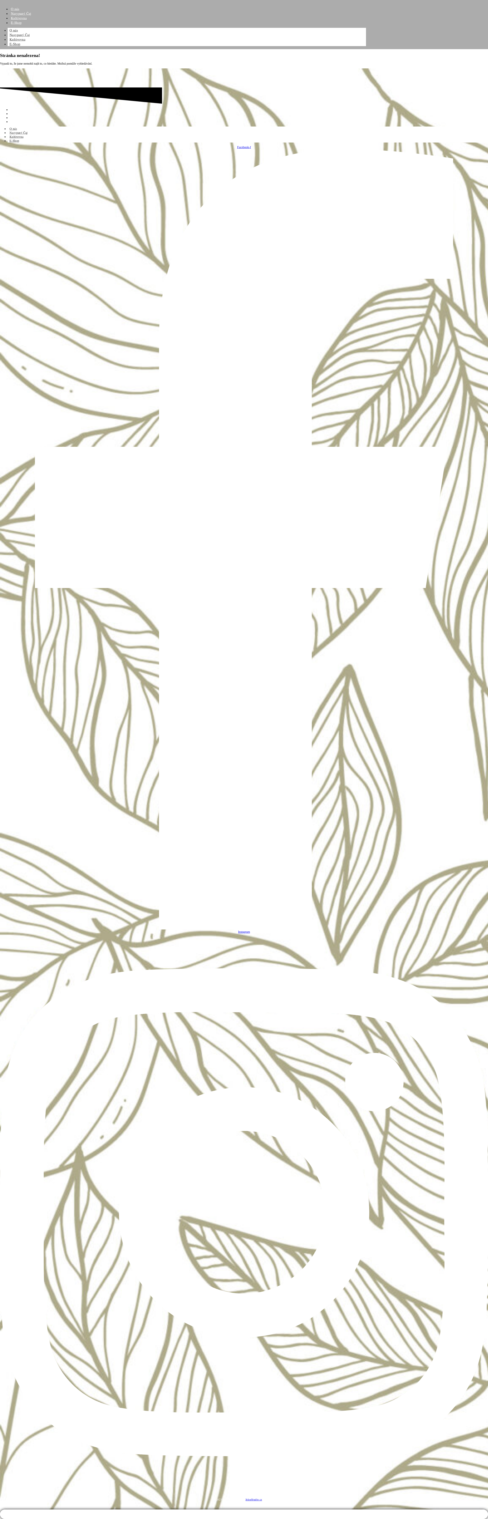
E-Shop (16, 22)
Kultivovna (17, 39)
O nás (14, 30)
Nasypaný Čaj (20, 34)
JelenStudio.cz (254, 1499)
